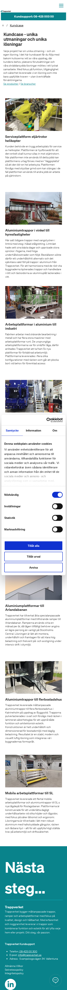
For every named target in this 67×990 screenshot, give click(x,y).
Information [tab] (33, 430)
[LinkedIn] (10, 984)
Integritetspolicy (14, 973)
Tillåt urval (33, 556)
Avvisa (33, 567)
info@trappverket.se (30, 955)
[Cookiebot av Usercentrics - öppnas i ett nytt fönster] (47, 420)
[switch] (57, 506)
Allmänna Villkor (14, 966)
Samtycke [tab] (12, 430)
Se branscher (28, 83)
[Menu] (61, 5)
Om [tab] (54, 430)
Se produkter (10, 83)
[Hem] (3, 25)
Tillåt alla (33, 545)
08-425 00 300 (28, 951)
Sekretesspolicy (14, 969)
